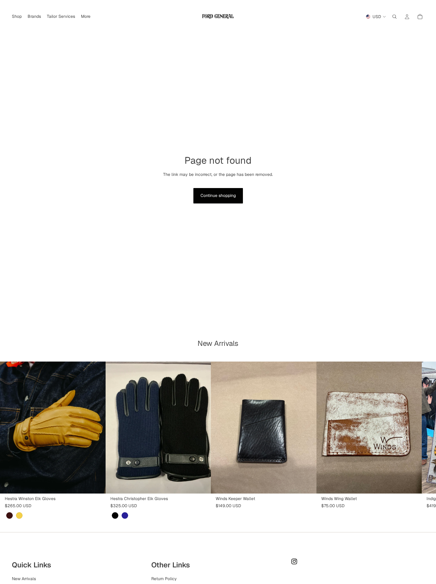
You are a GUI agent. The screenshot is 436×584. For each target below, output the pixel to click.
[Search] (394, 16)
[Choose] (96, 484)
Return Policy (164, 578)
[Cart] (420, 16)
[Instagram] (294, 561)
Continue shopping (218, 195)
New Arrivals (24, 578)
